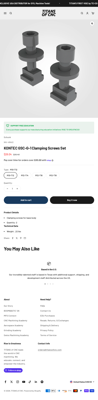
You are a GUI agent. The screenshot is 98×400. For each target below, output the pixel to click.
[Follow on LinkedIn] (36, 381)
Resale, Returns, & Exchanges (54, 320)
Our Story (8, 305)
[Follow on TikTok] (29, 381)
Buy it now (72, 200)
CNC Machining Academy (15, 320)
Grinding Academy (12, 330)
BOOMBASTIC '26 (11, 310)
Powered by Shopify (32, 391)
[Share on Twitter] (17, 238)
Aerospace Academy (13, 325)
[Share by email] (25, 238)
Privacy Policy (47, 330)
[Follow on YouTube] (23, 381)
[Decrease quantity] (7, 189)
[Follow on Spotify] (42, 381)
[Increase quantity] (17, 189)
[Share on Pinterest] (21, 238)
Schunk (7, 137)
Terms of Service (48, 335)
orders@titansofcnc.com (50, 349)
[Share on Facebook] (13, 238)
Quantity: (8, 183)
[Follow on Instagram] (17, 381)
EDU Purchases (47, 315)
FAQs (42, 305)
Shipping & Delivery (49, 325)
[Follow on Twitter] (11, 381)
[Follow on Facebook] (5, 381)
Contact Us (45, 310)
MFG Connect (10, 315)
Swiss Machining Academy (16, 335)
